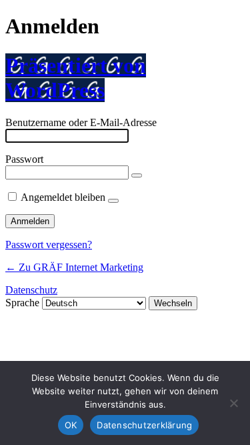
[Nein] (233, 403)
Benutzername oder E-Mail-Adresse (81, 122)
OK (71, 425)
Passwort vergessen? (48, 244)
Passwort (24, 159)
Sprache (22, 302)
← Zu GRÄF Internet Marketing (74, 267)
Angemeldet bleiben (63, 197)
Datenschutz (31, 290)
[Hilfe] (113, 201)
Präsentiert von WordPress (75, 77)
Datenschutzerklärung (144, 425)
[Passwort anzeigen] (136, 175)
